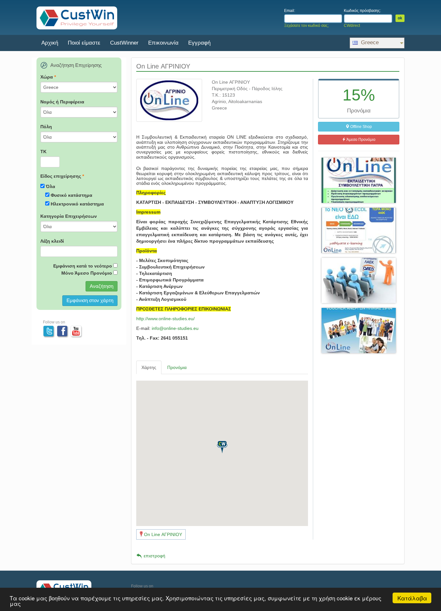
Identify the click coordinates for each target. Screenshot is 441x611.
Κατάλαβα (412, 598)
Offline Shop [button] (360, 126)
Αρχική (49, 43)
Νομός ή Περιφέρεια (62, 101)
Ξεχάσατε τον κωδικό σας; (306, 25)
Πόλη (46, 126)
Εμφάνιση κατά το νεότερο (82, 266)
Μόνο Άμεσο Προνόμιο (86, 273)
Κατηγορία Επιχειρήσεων (68, 216)
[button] (222, 447)
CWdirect (352, 25)
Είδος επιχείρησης (62, 176)
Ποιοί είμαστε (84, 43)
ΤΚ (43, 151)
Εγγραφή (199, 43)
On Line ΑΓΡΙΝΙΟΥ (163, 534)
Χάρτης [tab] (148, 367)
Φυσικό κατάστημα (71, 195)
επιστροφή (154, 555)
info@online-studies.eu (175, 328)
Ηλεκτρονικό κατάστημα (77, 203)
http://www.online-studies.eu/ (165, 318)
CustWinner (124, 43)
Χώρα (48, 76)
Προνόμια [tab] (177, 367)
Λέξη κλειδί (52, 241)
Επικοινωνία (163, 43)
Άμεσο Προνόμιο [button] (360, 139)
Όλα (50, 186)
